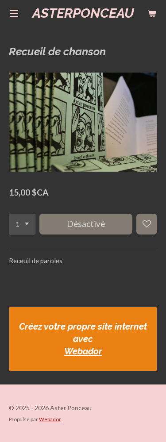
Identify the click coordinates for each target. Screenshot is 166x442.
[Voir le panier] (152, 13)
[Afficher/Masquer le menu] (14, 13)
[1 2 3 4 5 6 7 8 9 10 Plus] (22, 224)
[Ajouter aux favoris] (146, 224)
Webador (83, 351)
